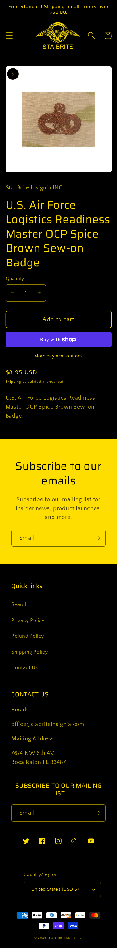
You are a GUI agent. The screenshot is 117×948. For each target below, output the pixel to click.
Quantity (15, 278)
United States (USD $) (55, 889)
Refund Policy (27, 636)
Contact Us (24, 668)
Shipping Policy (29, 652)
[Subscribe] (97, 538)
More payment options (58, 356)
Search (19, 605)
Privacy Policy (28, 620)
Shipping (13, 382)
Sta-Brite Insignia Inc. (66, 937)
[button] (9, 35)
